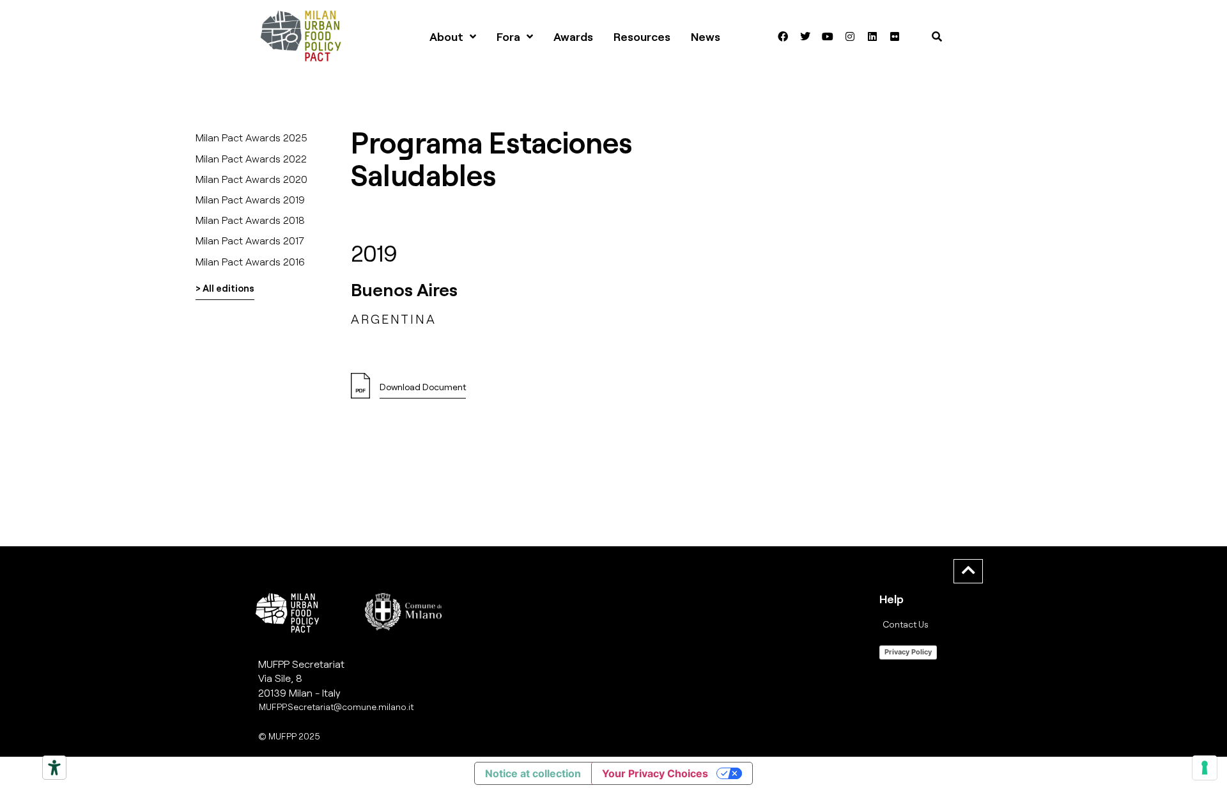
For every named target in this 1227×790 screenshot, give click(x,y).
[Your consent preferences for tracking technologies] (1204, 767)
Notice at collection (533, 773)
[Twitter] (805, 36)
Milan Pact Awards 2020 (251, 179)
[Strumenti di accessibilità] (54, 767)
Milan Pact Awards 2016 (250, 261)
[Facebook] (783, 36)
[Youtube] (827, 36)
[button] (423, 391)
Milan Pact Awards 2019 (250, 199)
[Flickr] (894, 36)
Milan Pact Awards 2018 (250, 220)
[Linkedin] (872, 36)
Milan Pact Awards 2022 (251, 158)
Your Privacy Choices (655, 773)
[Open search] (937, 36)
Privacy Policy (908, 651)
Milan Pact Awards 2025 (251, 137)
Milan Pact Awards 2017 (250, 240)
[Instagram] (850, 36)
